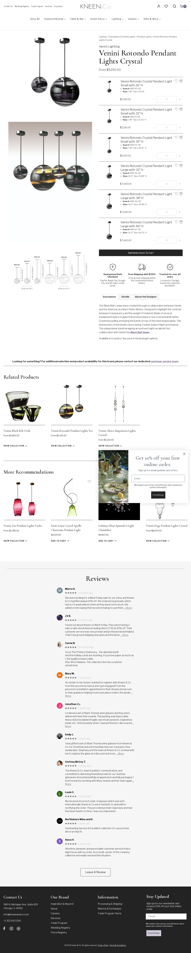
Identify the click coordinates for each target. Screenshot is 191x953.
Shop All (35, 19)
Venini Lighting (109, 46)
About (54, 908)
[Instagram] (11, 928)
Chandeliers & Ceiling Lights (121, 36)
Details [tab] (125, 296)
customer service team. (165, 361)
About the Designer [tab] (146, 296)
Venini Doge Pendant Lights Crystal (166, 525)
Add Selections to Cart (141, 252)
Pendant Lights (144, 36)
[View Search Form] (174, 6)
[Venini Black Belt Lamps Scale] (50, 269)
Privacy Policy (103, 945)
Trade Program (37, 6)
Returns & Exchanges (109, 908)
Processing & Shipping (110, 903)
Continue (154, 933)
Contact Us (8, 6)
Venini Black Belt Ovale (17, 430)
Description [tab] (109, 296)
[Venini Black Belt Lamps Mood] (50, 182)
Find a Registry (59, 932)
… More (128, 607)
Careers (55, 913)
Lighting (103, 36)
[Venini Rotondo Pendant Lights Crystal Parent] (50, 77)
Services (48, 6)
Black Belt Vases (139, 332)
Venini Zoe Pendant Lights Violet (23, 525)
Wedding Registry (22, 6)
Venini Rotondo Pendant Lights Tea (71, 430)
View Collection (14, 446)
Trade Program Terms (109, 913)
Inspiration (58, 6)
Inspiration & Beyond (62, 903)
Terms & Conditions (118, 945)
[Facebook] (4, 928)
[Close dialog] (184, 453)
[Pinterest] (18, 928)
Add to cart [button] (58, 541)
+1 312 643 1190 (12, 920)
